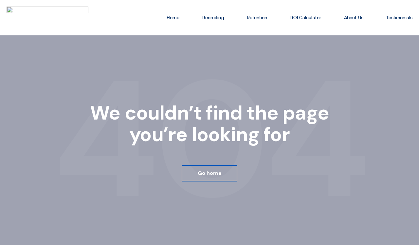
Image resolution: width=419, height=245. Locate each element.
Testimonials (399, 17)
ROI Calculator (305, 17)
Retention (257, 17)
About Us (353, 17)
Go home (210, 173)
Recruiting (213, 17)
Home (173, 17)
